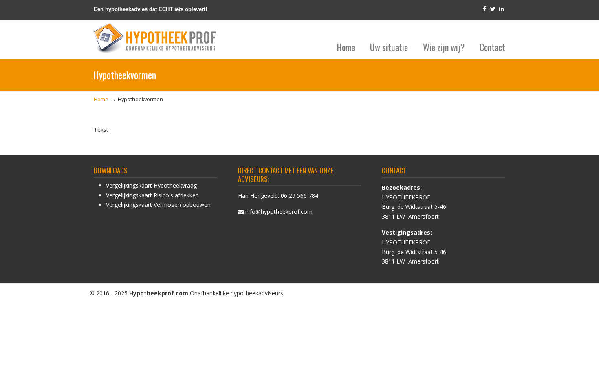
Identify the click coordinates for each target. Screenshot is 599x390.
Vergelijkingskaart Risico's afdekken (152, 195)
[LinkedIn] (501, 9)
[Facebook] (484, 9)
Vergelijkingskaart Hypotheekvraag (151, 185)
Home (101, 99)
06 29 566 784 (299, 195)
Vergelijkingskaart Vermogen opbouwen (158, 204)
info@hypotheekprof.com (279, 211)
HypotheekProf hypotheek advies (155, 38)
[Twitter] (493, 9)
